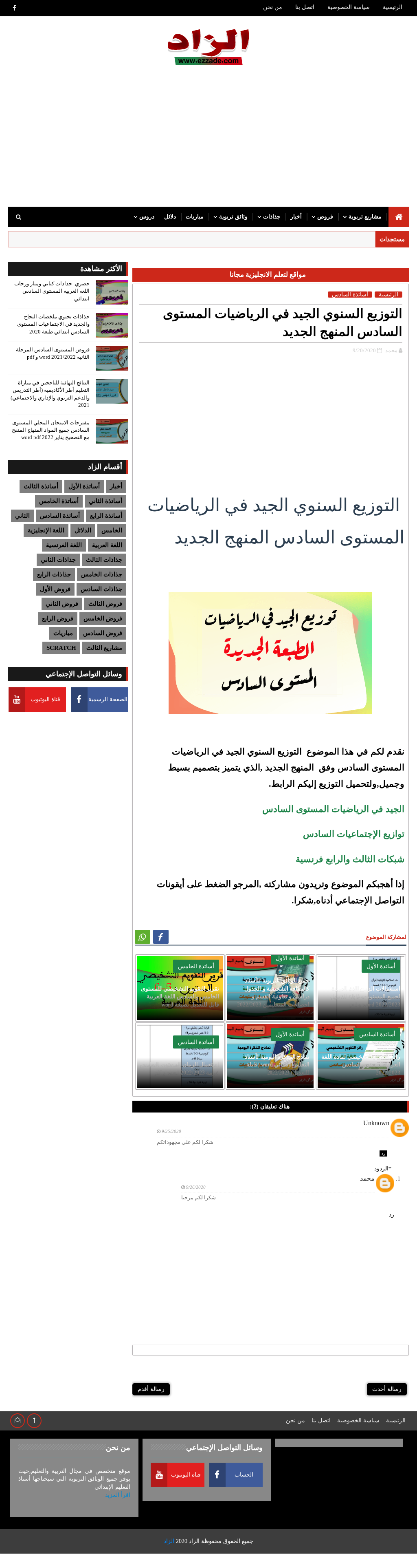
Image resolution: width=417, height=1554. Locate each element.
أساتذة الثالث (41, 486)
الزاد (194, 1541)
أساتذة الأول (290, 958)
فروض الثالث (105, 603)
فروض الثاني (62, 603)
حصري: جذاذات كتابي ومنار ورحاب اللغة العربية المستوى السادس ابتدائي (52, 290)
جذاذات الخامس (101, 574)
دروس (146, 217)
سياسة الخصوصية (348, 7)
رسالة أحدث (387, 1389)
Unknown (376, 1122)
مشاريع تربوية (365, 217)
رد (383, 1153)
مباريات (195, 217)
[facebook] (14, 8)
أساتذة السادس (60, 515)
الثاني (22, 515)
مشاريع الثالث (104, 648)
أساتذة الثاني (105, 501)
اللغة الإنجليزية (46, 530)
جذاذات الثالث (104, 559)
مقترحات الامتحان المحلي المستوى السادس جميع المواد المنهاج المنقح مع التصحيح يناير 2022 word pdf (51, 429)
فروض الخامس (102, 618)
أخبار (296, 217)
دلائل (170, 217)
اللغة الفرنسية (64, 545)
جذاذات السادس (101, 589)
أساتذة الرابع (106, 515)
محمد (367, 1178)
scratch (61, 648)
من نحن (272, 7)
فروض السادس (102, 633)
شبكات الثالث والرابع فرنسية (348, 859)
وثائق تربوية (233, 217)
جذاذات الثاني (58, 559)
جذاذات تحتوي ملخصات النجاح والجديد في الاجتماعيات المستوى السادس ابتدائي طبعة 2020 (53, 323)
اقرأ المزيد (117, 1495)
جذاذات (272, 217)
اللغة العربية (107, 545)
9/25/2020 (171, 1131)
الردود (381, 1169)
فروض (325, 217)
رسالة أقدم (151, 1389)
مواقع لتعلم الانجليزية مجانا (268, 274)
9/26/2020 (196, 1187)
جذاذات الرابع (54, 574)
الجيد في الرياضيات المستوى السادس (333, 809)
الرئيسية (392, 7)
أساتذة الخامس (59, 501)
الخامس (111, 530)
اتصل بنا (304, 7)
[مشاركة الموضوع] (142, 937)
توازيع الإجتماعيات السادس (352, 834)
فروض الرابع (57, 618)
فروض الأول (55, 589)
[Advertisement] (209, 137)
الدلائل (83, 530)
